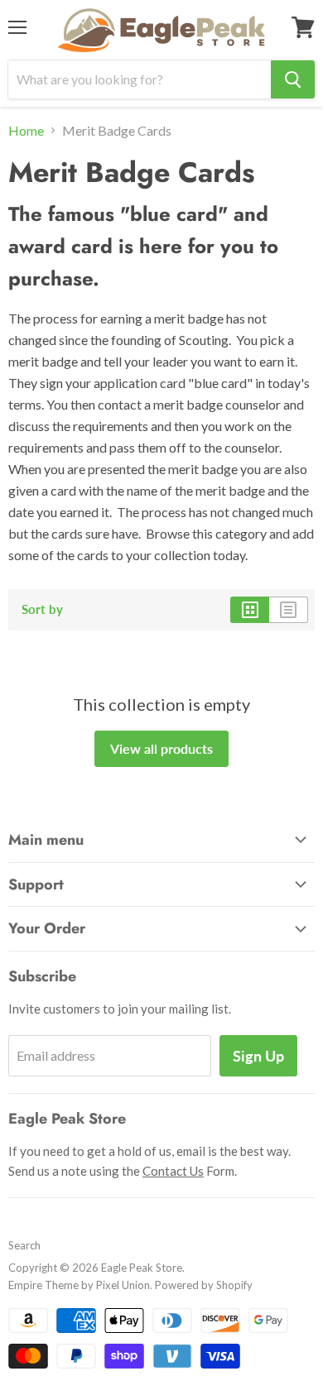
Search (24, 1245)
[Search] (293, 79)
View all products (161, 748)
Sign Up (258, 1056)
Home (26, 130)
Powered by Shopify (204, 1285)
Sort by (42, 609)
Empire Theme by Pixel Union (79, 1285)
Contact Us (173, 1170)
